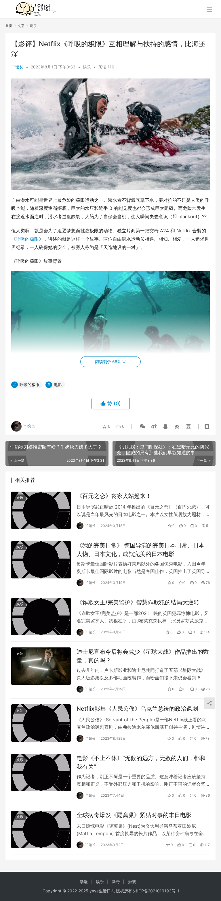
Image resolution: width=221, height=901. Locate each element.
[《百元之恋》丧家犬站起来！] (41, 510)
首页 (8, 26)
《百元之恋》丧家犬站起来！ (114, 495)
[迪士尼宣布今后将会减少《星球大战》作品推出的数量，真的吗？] (41, 666)
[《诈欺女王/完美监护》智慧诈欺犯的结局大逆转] (41, 616)
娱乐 (87, 66)
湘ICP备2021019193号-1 (156, 890)
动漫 (84, 881)
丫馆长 (17, 66)
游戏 (132, 881)
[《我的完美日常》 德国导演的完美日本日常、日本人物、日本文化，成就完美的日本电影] (41, 559)
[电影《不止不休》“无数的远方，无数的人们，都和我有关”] (41, 772)
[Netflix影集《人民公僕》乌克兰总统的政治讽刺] (41, 722)
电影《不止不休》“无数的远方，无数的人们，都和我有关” (141, 762)
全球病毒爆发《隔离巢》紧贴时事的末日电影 (134, 815)
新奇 (116, 881)
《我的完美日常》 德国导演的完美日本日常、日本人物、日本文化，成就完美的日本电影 (141, 549)
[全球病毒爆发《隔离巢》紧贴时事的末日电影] (41, 829)
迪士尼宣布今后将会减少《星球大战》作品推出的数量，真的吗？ (143, 656)
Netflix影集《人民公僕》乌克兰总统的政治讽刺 (137, 708)
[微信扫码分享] (142, 426)
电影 (58, 384)
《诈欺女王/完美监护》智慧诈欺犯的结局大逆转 (138, 602)
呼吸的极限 (27, 239)
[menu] (209, 9)
